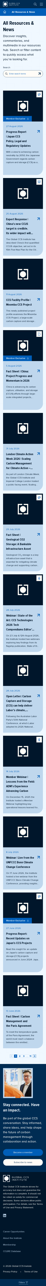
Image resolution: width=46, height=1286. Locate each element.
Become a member (23, 1152)
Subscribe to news (23, 1162)
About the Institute (12, 1238)
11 (30, 1056)
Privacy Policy (10, 1271)
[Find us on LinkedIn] (4, 1215)
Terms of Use (31, 1271)
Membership (9, 1244)
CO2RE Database (12, 1251)
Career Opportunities (13, 1231)
